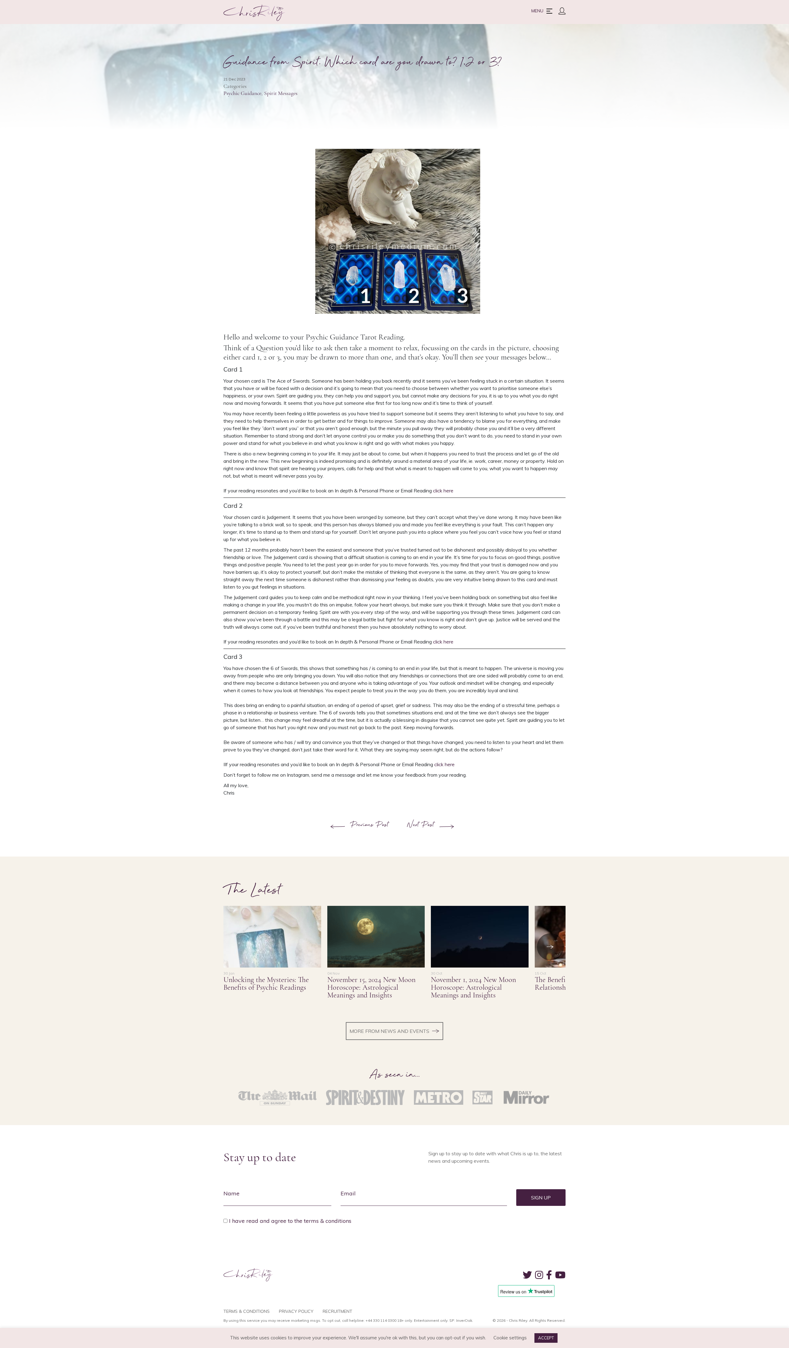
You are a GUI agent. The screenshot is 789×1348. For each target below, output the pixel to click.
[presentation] (550, 946)
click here (443, 490)
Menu (537, 11)
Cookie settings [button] (510, 1338)
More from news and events (389, 1031)
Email (348, 1193)
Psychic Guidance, (243, 93)
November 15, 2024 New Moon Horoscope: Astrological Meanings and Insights (371, 987)
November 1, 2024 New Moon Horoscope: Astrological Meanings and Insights (473, 987)
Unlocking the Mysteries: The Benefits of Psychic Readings (266, 983)
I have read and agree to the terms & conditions (290, 1220)
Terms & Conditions (246, 1311)
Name (231, 1193)
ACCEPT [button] (546, 1337)
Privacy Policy (296, 1311)
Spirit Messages (280, 93)
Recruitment (337, 1311)
